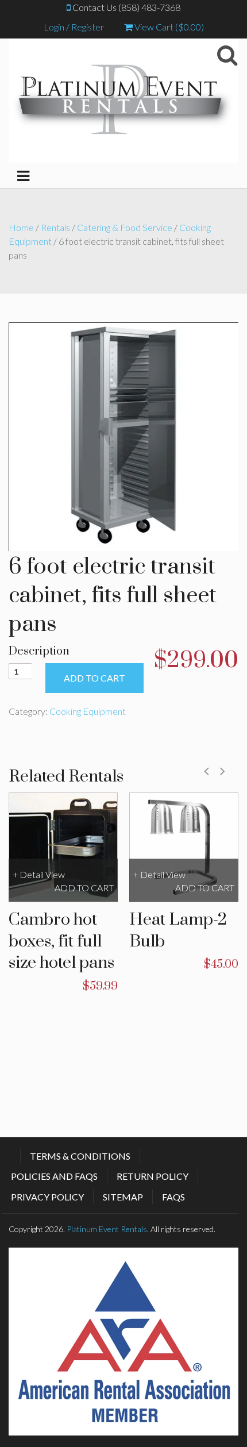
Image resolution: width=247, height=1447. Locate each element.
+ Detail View (39, 874)
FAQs (173, 1196)
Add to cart (94, 677)
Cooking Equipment (87, 711)
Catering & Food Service (124, 227)
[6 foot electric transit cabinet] (123, 435)
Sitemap (123, 1196)
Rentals (55, 227)
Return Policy (152, 1176)
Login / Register (74, 26)
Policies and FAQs (54, 1176)
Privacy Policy (47, 1196)
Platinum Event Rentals (107, 1229)
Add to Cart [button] (84, 887)
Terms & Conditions (80, 1155)
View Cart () (168, 26)
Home (21, 227)
